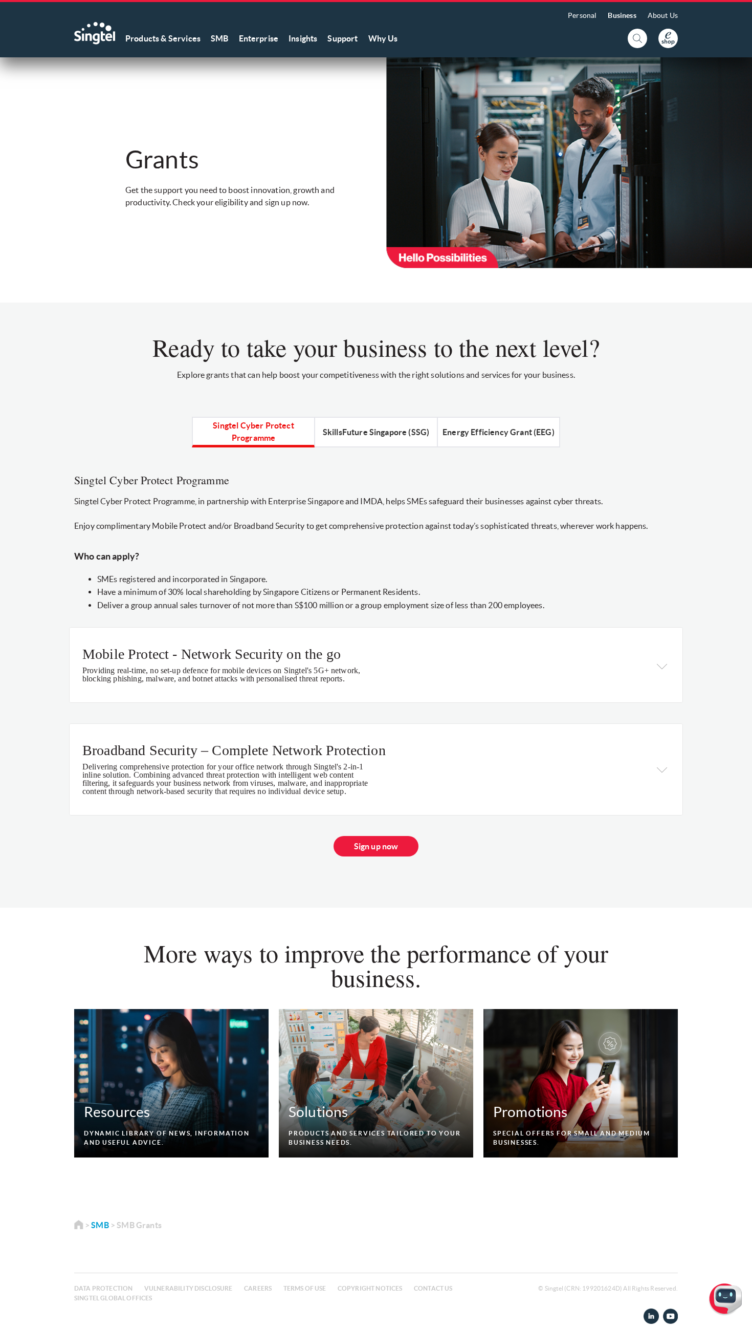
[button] (736, 1313)
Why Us (383, 38)
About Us (663, 15)
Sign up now (376, 846)
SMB (219, 38)
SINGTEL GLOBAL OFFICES (113, 1298)
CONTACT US (433, 1288)
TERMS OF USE (304, 1288)
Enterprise (259, 38)
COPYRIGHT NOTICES (370, 1288)
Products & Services (163, 38)
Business (622, 15)
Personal (582, 15)
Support (342, 38)
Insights (303, 38)
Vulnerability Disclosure (188, 1288)
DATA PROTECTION (103, 1288)
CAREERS (258, 1288)
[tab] (253, 431)
